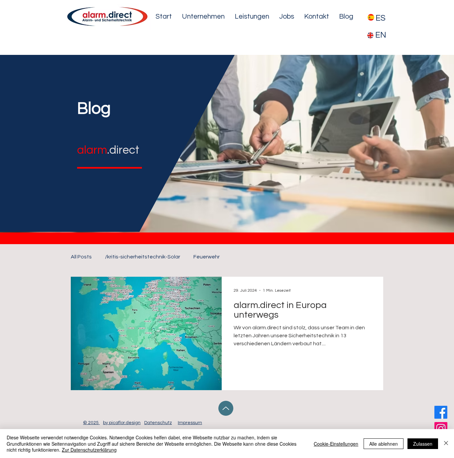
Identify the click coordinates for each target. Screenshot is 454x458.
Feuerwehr (206, 256)
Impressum (190, 422)
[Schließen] (446, 443)
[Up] (225, 408)
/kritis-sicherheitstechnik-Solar (142, 256)
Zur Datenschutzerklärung (89, 449)
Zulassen (422, 443)
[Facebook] (440, 412)
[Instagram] (440, 428)
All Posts (81, 256)
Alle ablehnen (383, 443)
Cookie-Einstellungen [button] (336, 443)
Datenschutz (158, 422)
